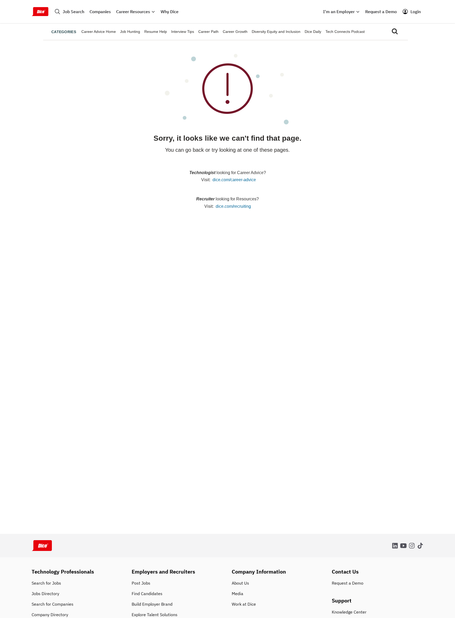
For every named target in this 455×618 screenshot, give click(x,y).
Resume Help (155, 31)
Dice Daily (313, 31)
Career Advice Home (98, 31)
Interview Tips (182, 31)
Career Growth (235, 31)
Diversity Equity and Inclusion (276, 31)
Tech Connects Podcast (345, 31)
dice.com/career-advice (234, 180)
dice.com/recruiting (233, 206)
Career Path (208, 31)
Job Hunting (130, 31)
